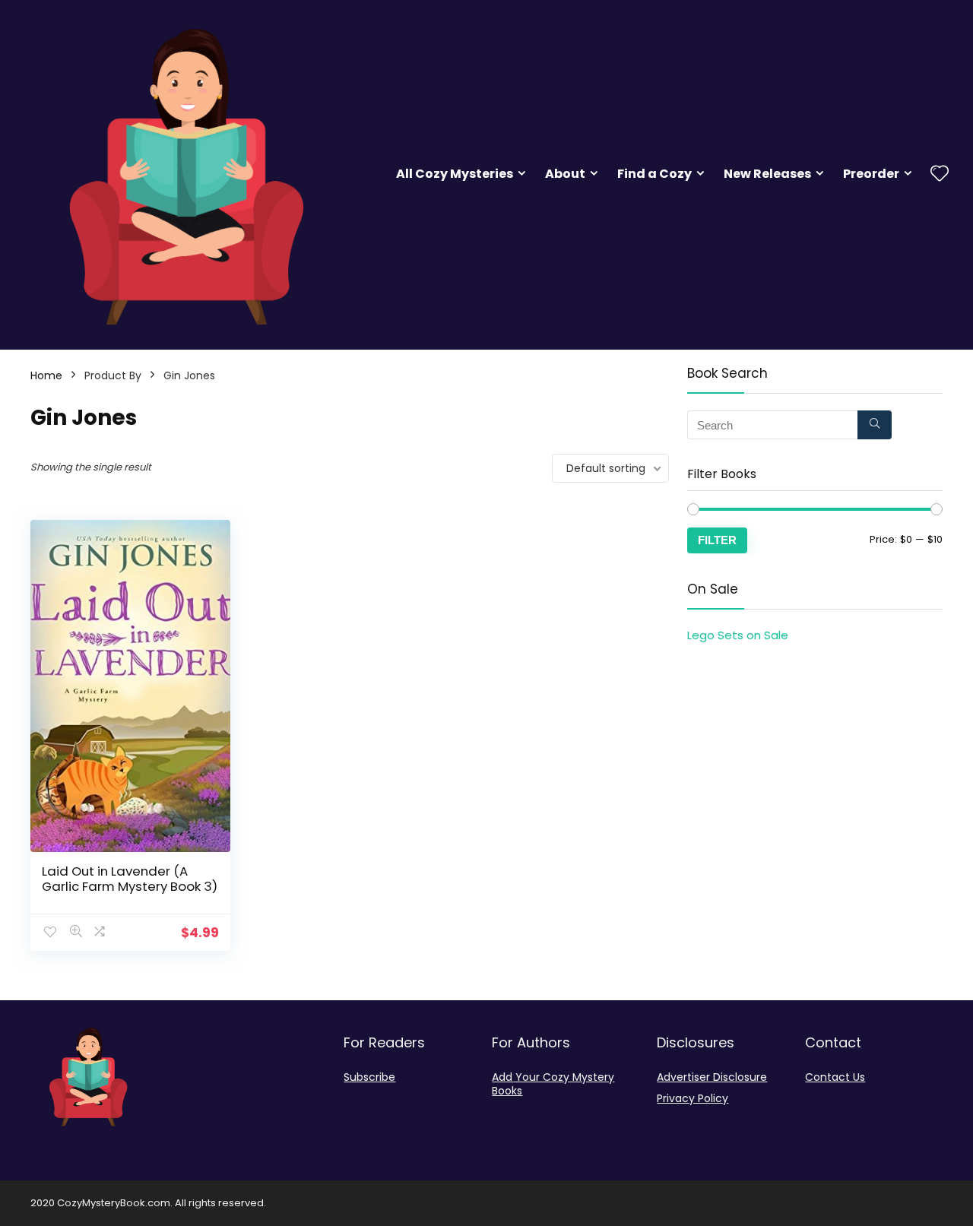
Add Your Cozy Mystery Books (553, 1083)
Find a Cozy (654, 173)
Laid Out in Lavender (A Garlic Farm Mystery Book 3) (129, 878)
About (565, 173)
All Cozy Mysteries (454, 173)
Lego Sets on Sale (737, 635)
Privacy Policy (692, 1098)
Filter (717, 540)
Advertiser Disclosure (712, 1077)
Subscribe (369, 1077)
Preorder (871, 173)
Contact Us (835, 1077)
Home (46, 375)
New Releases (767, 173)
